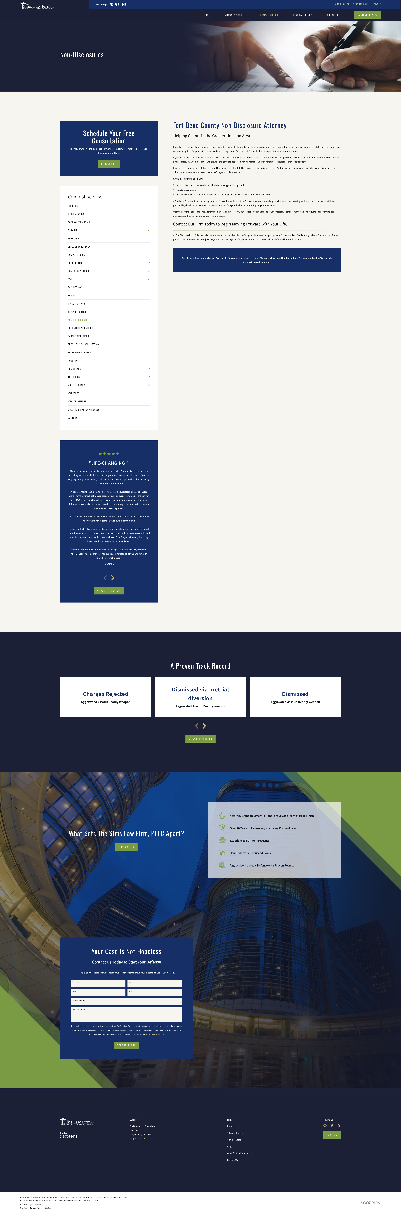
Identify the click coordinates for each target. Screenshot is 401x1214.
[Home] (37, 5)
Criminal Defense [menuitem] (269, 14)
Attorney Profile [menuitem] (234, 14)
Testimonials (361, 4)
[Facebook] (332, 1125)
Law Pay (332, 1135)
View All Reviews (109, 590)
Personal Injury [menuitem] (302, 14)
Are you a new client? (78, 1000)
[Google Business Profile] (325, 1125)
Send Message (126, 1045)
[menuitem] (109, 206)
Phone (74, 991)
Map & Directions (138, 1138)
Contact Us (109, 164)
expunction (207, 157)
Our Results (342, 4)
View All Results (200, 739)
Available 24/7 (367, 15)
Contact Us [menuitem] (332, 14)
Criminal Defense (235, 1139)
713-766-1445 (117, 4)
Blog (229, 1146)
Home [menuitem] (207, 14)
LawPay (377, 4)
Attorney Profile (235, 1132)
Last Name (132, 982)
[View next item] (112, 577)
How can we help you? (79, 1009)
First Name (75, 982)
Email (130, 991)
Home (230, 1126)
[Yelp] (339, 1125)
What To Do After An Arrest (239, 1153)
